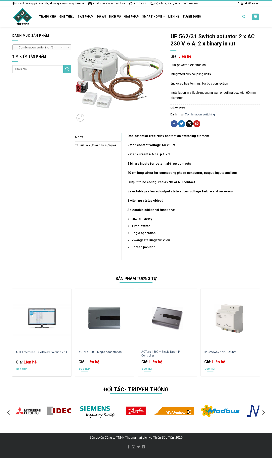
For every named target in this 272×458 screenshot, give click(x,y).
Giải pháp (131, 16)
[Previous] (9, 413)
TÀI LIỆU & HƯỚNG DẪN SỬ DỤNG (95, 145)
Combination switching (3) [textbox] (39, 47)
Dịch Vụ (115, 16)
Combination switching (200, 114)
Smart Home (152, 16)
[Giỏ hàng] (255, 17)
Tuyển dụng (192, 16)
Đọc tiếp (21, 369)
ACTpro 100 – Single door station (100, 352)
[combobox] (41, 47)
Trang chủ (47, 16)
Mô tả (79, 137)
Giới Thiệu (67, 16)
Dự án (101, 16)
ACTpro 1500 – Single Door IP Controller (160, 353)
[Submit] (67, 69)
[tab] (98, 137)
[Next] (263, 413)
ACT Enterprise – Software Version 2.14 (41, 352)
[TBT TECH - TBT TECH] (22, 17)
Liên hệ (173, 16)
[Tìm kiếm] (244, 17)
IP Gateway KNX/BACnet (220, 352)
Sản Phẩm (85, 16)
